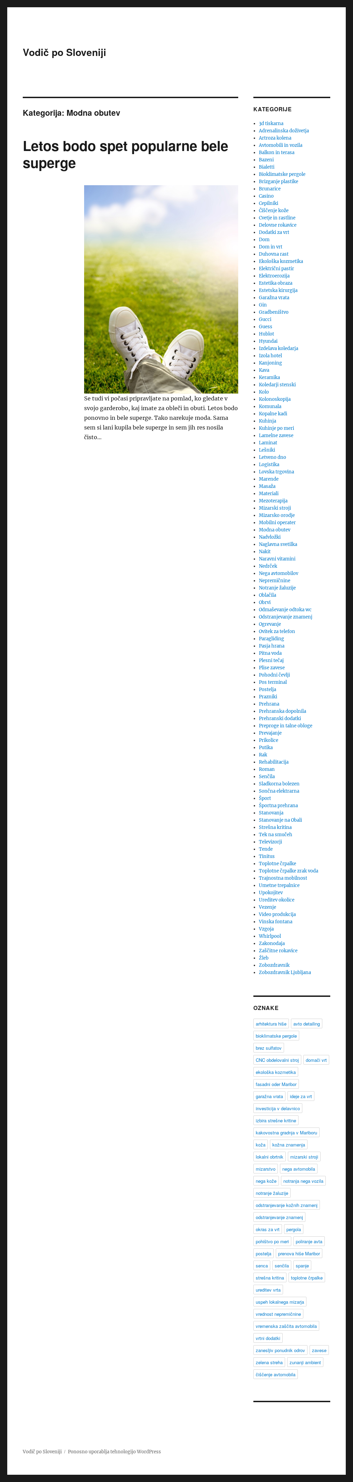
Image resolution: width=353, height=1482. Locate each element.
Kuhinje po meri (276, 428)
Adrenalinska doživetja (284, 131)
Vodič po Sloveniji (64, 52)
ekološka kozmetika (276, 1072)
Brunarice (270, 189)
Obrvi (265, 602)
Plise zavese (272, 668)
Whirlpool (270, 936)
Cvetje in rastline (277, 218)
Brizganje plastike (278, 182)
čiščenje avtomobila (275, 1374)
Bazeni (266, 160)
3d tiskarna (271, 123)
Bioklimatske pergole (282, 174)
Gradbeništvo (274, 312)
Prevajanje (270, 733)
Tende (266, 849)
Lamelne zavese (276, 435)
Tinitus (267, 856)
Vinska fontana (275, 922)
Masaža (267, 486)
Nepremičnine (274, 581)
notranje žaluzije (272, 1193)
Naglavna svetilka (278, 544)
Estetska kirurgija (278, 290)
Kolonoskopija (275, 399)
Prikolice (268, 740)
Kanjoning (270, 363)
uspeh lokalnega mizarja (280, 1302)
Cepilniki (268, 203)
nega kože (266, 1181)
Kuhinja (267, 421)
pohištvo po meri (272, 1241)
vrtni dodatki (268, 1338)
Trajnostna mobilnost (283, 878)
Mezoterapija (273, 501)
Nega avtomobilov (278, 573)
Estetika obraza (275, 283)
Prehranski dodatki (280, 718)
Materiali (269, 494)
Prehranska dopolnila (282, 711)
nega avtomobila (298, 1168)
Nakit (265, 552)
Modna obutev (274, 530)
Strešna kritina (275, 827)
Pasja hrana (271, 646)
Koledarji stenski (277, 385)
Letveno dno (272, 457)
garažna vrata (269, 1096)
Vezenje (267, 907)
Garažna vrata (274, 298)
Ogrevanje (270, 624)
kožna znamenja (288, 1144)
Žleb (264, 958)
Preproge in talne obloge (285, 726)
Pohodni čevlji (274, 675)
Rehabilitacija (274, 762)
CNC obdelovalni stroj (277, 1060)
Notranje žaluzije (277, 588)
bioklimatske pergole (276, 1035)
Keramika (269, 377)
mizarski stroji (304, 1156)
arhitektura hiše (271, 1023)
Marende (269, 479)
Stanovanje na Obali (280, 820)
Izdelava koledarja (278, 348)
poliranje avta (309, 1241)
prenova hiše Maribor (299, 1253)
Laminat (268, 443)
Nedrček (268, 566)
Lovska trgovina (276, 472)
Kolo (264, 392)
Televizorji (270, 842)
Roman (267, 769)
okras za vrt (268, 1229)
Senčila (267, 777)
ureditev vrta (268, 1289)
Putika (266, 748)
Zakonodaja (272, 943)
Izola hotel (270, 356)
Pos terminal (273, 682)
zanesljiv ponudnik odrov (280, 1350)
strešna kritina (270, 1277)
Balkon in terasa (276, 152)
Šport (265, 798)
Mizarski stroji (275, 508)
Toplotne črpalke (277, 864)
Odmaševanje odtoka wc (285, 610)
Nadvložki (270, 537)
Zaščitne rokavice (278, 951)
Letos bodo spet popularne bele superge (125, 153)
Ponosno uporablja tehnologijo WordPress (114, 1452)
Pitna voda (270, 653)
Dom (264, 240)
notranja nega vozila (303, 1181)
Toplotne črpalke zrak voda (288, 871)
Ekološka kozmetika (281, 261)
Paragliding (271, 639)
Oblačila (267, 595)
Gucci (265, 319)
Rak (263, 755)
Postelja (267, 689)
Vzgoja (266, 929)
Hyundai (268, 341)
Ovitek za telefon (277, 631)
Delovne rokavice (277, 225)
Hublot (266, 334)
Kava (264, 370)
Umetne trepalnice (279, 885)
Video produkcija (277, 914)
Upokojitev (271, 893)
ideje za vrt (301, 1096)
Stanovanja (271, 813)
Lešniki (267, 450)
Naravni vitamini (277, 559)
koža (260, 1144)
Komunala (270, 406)
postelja (263, 1253)
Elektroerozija (274, 276)
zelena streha (269, 1362)
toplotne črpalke (307, 1277)
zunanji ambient (305, 1362)
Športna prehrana (278, 806)
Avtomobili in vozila (280, 145)
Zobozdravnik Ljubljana (285, 972)
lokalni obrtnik (269, 1156)
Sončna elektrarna (279, 791)
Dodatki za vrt (274, 232)
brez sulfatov (269, 1048)
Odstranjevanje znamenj (285, 617)
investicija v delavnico (278, 1108)
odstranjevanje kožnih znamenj (286, 1205)
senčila (282, 1265)
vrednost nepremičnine (278, 1314)
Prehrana (269, 704)
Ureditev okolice (276, 900)
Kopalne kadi (273, 414)
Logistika (269, 465)
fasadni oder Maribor (276, 1084)
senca (262, 1265)
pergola (293, 1229)
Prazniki (268, 697)
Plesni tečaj (271, 660)
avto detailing (306, 1023)
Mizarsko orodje (277, 515)
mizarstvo (265, 1168)
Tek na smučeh (275, 835)
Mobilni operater (277, 523)
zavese (319, 1350)
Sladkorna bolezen (279, 784)
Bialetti (266, 167)
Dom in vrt (270, 247)
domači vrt (316, 1060)
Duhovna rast (274, 254)
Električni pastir (276, 269)
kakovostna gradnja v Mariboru (286, 1132)
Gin (263, 305)
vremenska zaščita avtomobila (286, 1326)
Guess (265, 327)
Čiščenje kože (274, 211)
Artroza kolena (275, 138)
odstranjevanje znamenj (279, 1217)
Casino (266, 196)
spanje (302, 1265)
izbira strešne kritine (276, 1120)
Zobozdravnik (274, 965)
